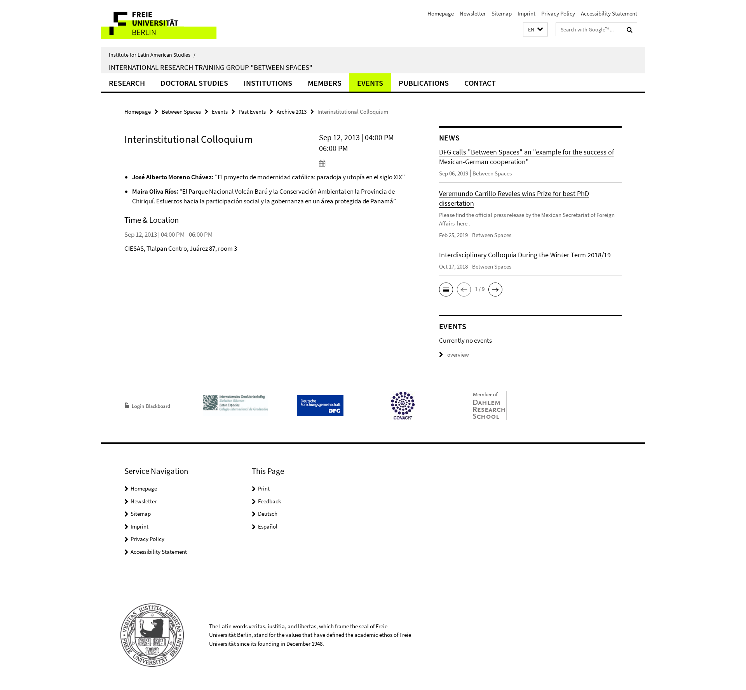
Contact (480, 83)
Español (267, 526)
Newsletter (473, 13)
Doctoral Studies (194, 83)
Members (325, 83)
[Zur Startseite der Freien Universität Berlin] (166, 23)
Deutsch (267, 513)
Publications (424, 83)
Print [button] (264, 488)
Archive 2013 (292, 111)
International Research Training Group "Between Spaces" (210, 67)
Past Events (252, 111)
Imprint (526, 13)
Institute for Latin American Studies (152, 54)
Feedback (269, 501)
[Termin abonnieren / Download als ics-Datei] (364, 163)
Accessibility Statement (609, 13)
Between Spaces (181, 111)
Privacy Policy (558, 13)
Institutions (268, 83)
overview (458, 354)
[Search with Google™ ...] (629, 29)
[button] (535, 30)
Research (127, 83)
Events (370, 83)
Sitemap (502, 13)
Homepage (440, 13)
